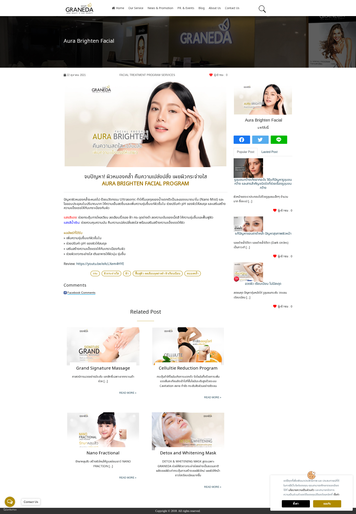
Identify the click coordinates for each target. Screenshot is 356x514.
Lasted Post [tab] (269, 152)
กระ (95, 273)
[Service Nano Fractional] (103, 431)
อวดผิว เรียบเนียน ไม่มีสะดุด (263, 283)
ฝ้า (127, 273)
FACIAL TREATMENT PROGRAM (139, 75)
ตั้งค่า (336, 495)
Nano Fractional (103, 453)
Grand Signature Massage (103, 368)
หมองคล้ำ (192, 273)
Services (168, 75)
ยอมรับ (327, 503)
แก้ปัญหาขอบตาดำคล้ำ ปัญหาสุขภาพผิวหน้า (263, 233)
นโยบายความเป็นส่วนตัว (301, 490)
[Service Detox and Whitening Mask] (188, 431)
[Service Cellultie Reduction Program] (188, 346)
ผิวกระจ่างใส (111, 273)
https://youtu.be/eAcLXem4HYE (100, 263)
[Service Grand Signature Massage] (103, 346)
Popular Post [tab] (245, 152)
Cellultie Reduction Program (188, 368)
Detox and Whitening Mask (188, 453)
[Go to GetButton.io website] (9, 509)
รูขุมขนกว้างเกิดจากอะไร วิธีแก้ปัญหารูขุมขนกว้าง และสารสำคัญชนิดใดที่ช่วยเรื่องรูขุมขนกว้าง (263, 183)
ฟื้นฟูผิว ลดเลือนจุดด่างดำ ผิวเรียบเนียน (157, 273)
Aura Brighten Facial (89, 41)
